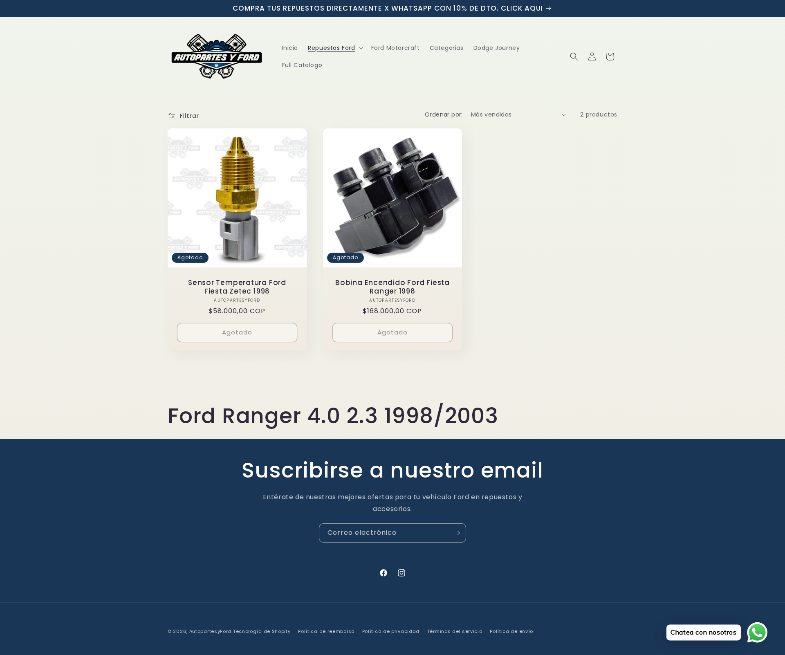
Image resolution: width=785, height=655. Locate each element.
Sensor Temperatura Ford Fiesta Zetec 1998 (237, 287)
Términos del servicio (454, 631)
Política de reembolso (326, 631)
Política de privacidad (390, 631)
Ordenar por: (444, 114)
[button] (334, 47)
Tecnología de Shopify (262, 631)
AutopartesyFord (210, 631)
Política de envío (511, 631)
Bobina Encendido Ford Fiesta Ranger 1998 (392, 287)
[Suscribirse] (457, 533)
